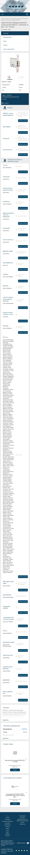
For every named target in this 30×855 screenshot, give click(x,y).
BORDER (24, 729)
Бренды (7, 817)
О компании (7, 819)
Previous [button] (4, 758)
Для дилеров (22, 815)
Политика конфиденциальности (22, 818)
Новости (7, 828)
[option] (9, 77)
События (8, 826)
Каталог (8, 18)
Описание (5, 33)
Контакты (7, 835)
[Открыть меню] (27, 14)
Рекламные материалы (7, 821)
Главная (3, 18)
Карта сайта (22, 824)
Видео (7, 832)
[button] (27, 54)
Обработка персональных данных (22, 821)
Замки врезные (14, 18)
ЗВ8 (6, 20)
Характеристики (7, 37)
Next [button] (26, 758)
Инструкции (7, 823)
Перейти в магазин (23, 120)
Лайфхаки (7, 833)
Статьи (7, 830)
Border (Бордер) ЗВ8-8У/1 (14, 20)
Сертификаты (7, 824)
